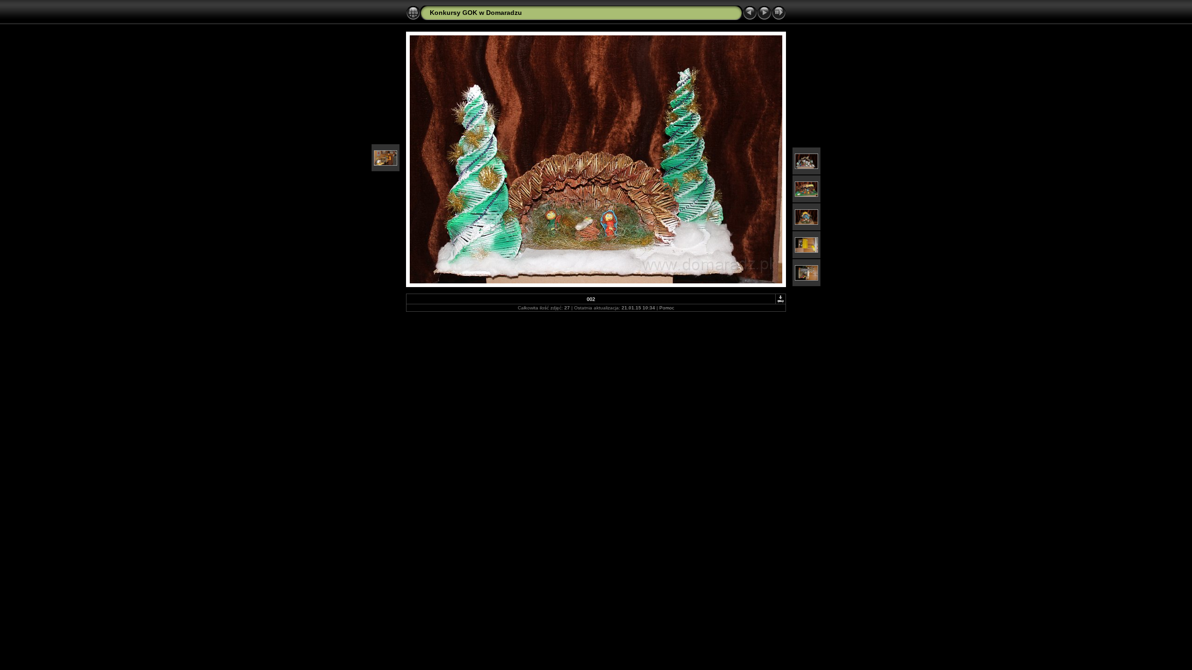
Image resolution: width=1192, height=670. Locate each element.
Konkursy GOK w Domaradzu (476, 12)
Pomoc (666, 307)
